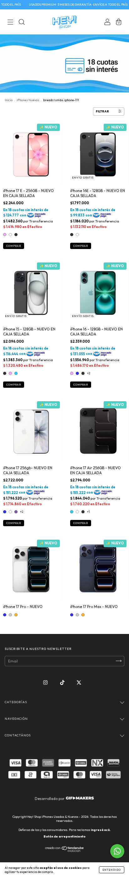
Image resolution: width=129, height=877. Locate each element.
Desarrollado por (50, 798)
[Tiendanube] (64, 850)
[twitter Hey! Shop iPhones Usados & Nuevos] (79, 682)
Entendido (111, 869)
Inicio (9, 100)
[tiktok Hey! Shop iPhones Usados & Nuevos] (63, 682)
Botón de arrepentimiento (64, 836)
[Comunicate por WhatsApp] (117, 851)
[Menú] (10, 22)
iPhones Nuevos (28, 100)
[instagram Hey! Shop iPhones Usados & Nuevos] (46, 682)
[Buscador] (21, 22)
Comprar (13, 245)
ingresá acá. (101, 830)
